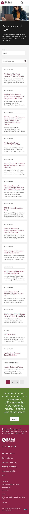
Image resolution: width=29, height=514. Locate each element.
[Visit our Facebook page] (2, 446)
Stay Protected (7, 458)
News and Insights (9, 471)
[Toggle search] (22, 2)
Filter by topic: (5, 49)
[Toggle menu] (26, 3)
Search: (3, 58)
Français (4, 502)
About (4, 475)
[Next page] (22, 382)
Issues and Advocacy (9, 462)
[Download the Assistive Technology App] (25, 509)
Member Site (5, 491)
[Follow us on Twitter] (5, 446)
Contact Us (5, 481)
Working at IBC (6, 488)
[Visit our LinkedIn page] (15, 446)
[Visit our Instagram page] (12, 446)
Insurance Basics (8, 453)
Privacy (4, 494)
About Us (14, 419)
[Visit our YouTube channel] (9, 446)
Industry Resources (9, 467)
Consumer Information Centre (10, 484)
